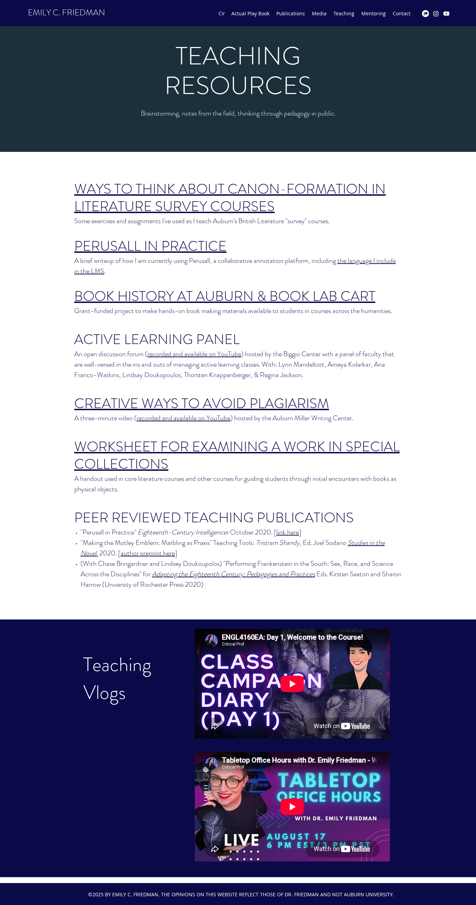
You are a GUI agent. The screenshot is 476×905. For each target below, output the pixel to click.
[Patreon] (425, 13)
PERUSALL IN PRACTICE (150, 246)
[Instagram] (435, 13)
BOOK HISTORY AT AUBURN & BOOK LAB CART (224, 296)
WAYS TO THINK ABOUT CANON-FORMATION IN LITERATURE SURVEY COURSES (230, 197)
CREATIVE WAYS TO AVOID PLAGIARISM (201, 403)
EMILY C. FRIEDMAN (66, 12)
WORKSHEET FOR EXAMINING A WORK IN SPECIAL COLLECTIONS (237, 455)
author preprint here (148, 553)
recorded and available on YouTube (194, 354)
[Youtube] (446, 13)
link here (287, 532)
